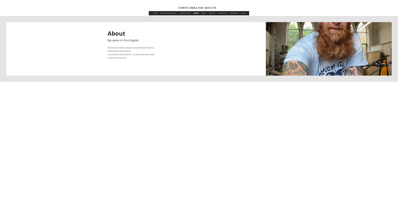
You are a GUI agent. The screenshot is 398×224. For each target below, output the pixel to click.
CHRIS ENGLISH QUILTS (197, 8)
